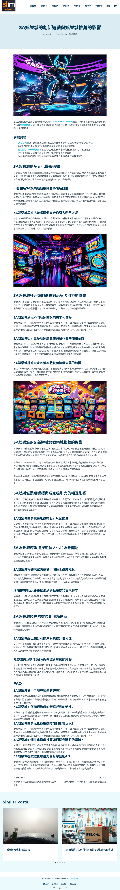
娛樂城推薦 (25, 125)
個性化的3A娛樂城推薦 (28, 149)
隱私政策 (63, 884)
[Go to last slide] (6, 834)
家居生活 (66, 6)
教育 (115, 6)
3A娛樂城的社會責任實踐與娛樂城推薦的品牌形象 (34, 781)
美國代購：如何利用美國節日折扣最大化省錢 (89, 849)
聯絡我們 (55, 884)
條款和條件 (73, 884)
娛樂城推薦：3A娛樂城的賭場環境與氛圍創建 (85, 779)
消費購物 (99, 6)
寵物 (108, 6)
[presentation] (30, 826)
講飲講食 (88, 6)
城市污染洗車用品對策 (18, 849)
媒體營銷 (33, 6)
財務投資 (55, 6)
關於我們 (46, 884)
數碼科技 (44, 6)
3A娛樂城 (22, 143)
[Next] (113, 834)
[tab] (55, 862)
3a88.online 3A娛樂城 (62, 121)
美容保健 (77, 6)
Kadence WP (73, 878)
